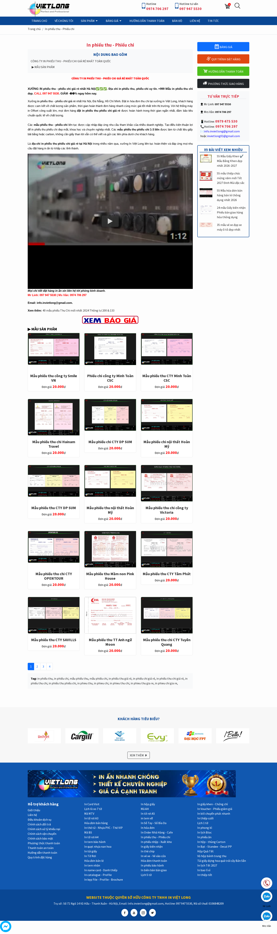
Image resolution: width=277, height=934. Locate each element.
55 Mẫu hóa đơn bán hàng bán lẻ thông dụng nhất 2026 (229, 195)
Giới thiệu (34, 810)
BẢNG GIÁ (112, 21)
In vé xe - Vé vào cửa (153, 856)
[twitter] (152, 912)
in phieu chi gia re (166, 683)
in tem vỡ (147, 818)
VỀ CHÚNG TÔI (64, 21)
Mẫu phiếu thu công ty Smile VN (53, 378)
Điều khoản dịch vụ (39, 819)
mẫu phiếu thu (79, 678)
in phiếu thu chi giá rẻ (170, 678)
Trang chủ (34, 29)
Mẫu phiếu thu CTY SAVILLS (53, 639)
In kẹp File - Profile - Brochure (103, 879)
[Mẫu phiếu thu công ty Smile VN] (54, 348)
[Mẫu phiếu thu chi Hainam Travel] (54, 417)
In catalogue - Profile (98, 875)
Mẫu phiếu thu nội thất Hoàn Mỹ (110, 510)
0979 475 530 (226, 121)
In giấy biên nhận (152, 846)
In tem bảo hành (95, 842)
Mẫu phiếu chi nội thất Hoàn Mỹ (166, 444)
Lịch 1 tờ (202, 823)
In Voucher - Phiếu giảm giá (214, 809)
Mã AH (145, 809)
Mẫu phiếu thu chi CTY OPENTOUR (53, 576)
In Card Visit (91, 804)
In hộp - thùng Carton (211, 842)
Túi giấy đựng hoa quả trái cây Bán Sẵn (221, 861)
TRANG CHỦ (39, 21)
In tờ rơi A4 (91, 837)
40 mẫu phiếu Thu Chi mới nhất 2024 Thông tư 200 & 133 (78, 310)
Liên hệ (32, 815)
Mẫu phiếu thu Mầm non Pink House (110, 576)
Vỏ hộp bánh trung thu (211, 856)
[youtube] (134, 912)
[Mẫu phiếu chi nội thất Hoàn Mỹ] (167, 414)
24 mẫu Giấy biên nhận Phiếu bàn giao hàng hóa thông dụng (231, 212)
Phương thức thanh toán (44, 843)
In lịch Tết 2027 (207, 865)
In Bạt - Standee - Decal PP (214, 846)
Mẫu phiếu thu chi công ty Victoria (166, 510)
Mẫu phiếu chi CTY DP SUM (110, 441)
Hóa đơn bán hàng (96, 823)
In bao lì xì (203, 870)
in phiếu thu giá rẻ (120, 678)
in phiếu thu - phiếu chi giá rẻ (56, 101)
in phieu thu (85, 683)
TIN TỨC (213, 21)
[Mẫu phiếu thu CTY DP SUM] (54, 480)
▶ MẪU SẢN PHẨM (43, 67)
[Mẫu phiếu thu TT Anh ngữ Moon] (110, 615)
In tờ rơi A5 (148, 813)
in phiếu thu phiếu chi (62, 683)
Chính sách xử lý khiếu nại (44, 829)
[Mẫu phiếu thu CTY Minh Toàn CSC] (167, 349)
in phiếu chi (61, 678)
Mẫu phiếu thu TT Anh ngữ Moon (110, 642)
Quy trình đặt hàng (40, 857)
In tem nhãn (92, 865)
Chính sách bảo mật (40, 838)
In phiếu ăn (204, 837)
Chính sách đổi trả (39, 824)
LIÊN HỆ (195, 21)
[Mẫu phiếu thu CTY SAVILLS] (54, 615)
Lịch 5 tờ (146, 875)
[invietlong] (49, 9)
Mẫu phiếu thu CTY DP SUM (53, 507)
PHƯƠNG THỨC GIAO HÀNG (225, 84)
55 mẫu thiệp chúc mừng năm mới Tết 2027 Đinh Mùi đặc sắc (230, 178)
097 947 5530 (190, 8)
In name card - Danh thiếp (100, 870)
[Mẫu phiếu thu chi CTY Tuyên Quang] (167, 615)
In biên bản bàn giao (154, 870)
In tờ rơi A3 (91, 818)
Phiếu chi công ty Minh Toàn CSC (110, 378)
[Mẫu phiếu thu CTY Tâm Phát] (167, 549)
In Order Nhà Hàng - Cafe (157, 832)
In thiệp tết (204, 875)
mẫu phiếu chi (98, 678)
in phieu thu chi (119, 683)
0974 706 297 (157, 8)
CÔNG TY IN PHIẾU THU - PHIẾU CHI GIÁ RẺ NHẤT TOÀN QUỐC (71, 61)
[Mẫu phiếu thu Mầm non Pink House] (110, 549)
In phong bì (204, 828)
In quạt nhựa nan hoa (97, 846)
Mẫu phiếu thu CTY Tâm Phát (167, 573)
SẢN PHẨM (88, 21)
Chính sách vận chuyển (42, 834)
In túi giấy (90, 851)
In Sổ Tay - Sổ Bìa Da (153, 823)
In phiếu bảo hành (152, 865)
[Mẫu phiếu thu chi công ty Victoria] (167, 483)
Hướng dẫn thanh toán (42, 852)
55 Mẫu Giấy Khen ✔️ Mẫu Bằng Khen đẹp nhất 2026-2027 (230, 160)
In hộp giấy (148, 804)
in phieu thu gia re (142, 683)
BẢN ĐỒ (177, 21)
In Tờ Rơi (90, 856)
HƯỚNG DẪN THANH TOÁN (147, 21)
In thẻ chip (148, 851)
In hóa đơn (148, 828)
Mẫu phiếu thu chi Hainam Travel (53, 444)
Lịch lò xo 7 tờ (93, 809)
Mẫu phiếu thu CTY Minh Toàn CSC (166, 378)
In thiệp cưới (205, 818)
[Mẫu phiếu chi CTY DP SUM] (110, 414)
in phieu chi (101, 683)
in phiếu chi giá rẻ (144, 678)
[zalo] (266, 896)
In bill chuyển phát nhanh (213, 813)
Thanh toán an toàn (41, 848)
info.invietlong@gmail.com (222, 131)
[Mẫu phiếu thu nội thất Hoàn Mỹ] (110, 480)
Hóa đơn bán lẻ (94, 861)
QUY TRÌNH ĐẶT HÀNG (225, 59)
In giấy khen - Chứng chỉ (212, 804)
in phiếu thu (45, 678)
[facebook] (124, 912)
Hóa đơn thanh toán (154, 861)
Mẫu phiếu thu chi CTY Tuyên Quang (167, 642)
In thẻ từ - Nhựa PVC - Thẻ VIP (103, 828)
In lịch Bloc (204, 832)
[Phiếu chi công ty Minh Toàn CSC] (110, 349)
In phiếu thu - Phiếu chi (59, 29)
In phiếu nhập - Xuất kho (156, 842)
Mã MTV (89, 813)
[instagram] (143, 912)
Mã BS (88, 832)
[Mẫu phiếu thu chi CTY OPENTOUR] (54, 546)
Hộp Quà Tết (205, 851)
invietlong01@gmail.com (223, 136)
